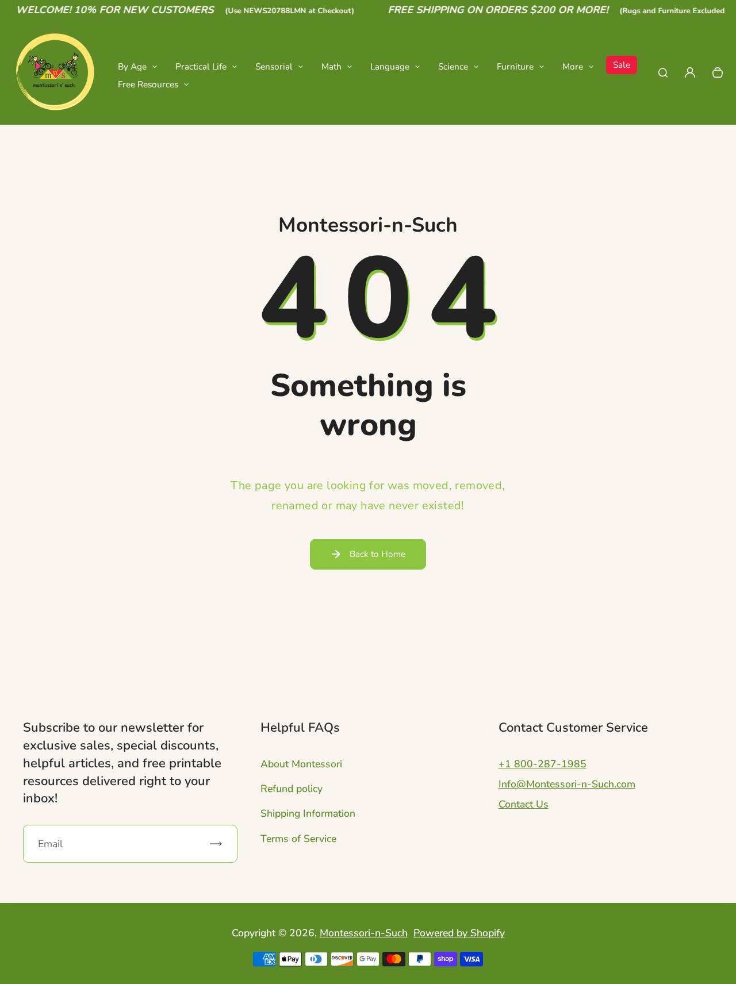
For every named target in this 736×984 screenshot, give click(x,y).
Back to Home (377, 554)
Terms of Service (298, 838)
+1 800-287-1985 (542, 764)
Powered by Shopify (459, 933)
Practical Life (201, 66)
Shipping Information (307, 813)
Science (453, 66)
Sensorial (274, 66)
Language (389, 66)
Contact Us (524, 804)
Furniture (515, 66)
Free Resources (148, 84)
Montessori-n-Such (364, 933)
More (572, 66)
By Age (132, 66)
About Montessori (301, 764)
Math (331, 66)
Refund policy (291, 788)
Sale (621, 65)
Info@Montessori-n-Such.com (567, 784)
